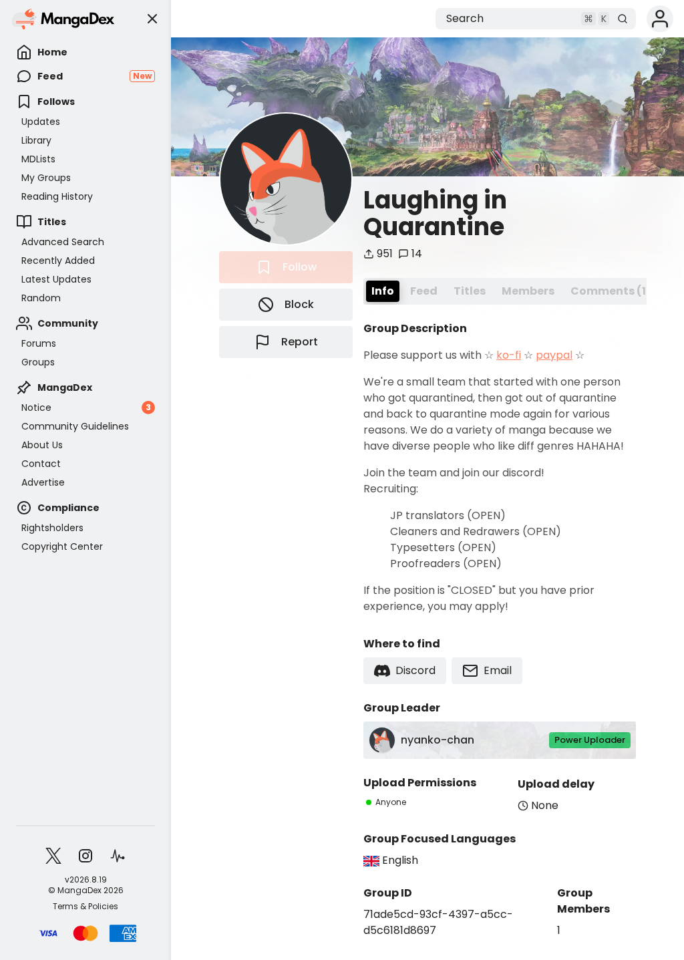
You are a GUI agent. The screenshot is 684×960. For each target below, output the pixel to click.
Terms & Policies (85, 906)
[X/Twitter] (53, 856)
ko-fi (508, 355)
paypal (554, 355)
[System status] (118, 856)
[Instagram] (85, 856)
